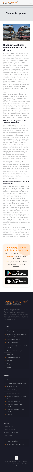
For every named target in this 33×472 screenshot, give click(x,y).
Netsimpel (24, 463)
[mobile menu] (30, 2)
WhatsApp (11, 256)
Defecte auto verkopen (13, 401)
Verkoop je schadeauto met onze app (16, 397)
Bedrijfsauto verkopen (13, 393)
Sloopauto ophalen (12, 386)
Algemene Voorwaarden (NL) (15, 444)
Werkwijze (10, 354)
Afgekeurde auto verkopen (15, 351)
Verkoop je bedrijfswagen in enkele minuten (17, 346)
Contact (9, 414)
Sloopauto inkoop (12, 389)
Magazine (10, 360)
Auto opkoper (11, 380)
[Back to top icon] (16, 458)
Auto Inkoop (10, 331)
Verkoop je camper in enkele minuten (15, 405)
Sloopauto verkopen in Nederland (16, 383)
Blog (8, 364)
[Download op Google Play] (16, 273)
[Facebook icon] (16, 465)
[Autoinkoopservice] (9, 2)
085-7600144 (8, 435)
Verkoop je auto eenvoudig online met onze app (16, 335)
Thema (9, 367)
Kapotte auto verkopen (13, 339)
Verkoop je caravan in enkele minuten (15, 410)
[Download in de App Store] (16, 280)
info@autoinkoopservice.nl (11, 432)
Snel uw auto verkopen (13, 357)
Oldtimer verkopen (12, 342)
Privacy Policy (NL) (12, 441)
